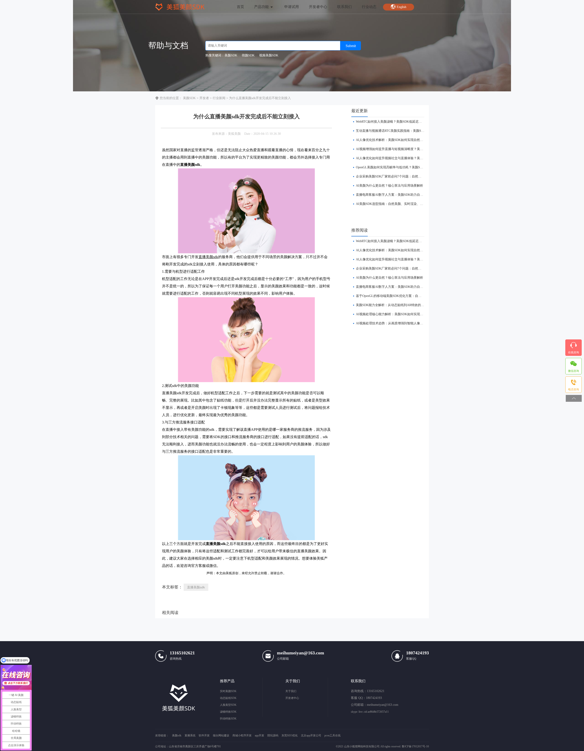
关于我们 (290, 691)
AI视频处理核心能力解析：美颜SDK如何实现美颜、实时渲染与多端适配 (407, 314)
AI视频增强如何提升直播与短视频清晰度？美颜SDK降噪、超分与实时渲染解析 (412, 149)
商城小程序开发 (242, 735)
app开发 (259, 735)
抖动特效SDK (228, 718)
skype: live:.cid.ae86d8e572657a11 (370, 711)
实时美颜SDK (228, 691)
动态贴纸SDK (228, 698)
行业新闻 (219, 98)
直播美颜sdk (196, 587)
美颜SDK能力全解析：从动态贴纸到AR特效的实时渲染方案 (398, 305)
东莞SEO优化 (290, 735)
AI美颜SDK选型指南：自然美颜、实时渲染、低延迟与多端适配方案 (404, 204)
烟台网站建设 (221, 735)
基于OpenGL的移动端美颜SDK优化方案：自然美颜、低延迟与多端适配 (406, 296)
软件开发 (204, 735)
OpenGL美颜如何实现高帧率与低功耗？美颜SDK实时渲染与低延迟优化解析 (409, 167)
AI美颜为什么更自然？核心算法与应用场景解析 (389, 185)
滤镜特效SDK (228, 711)
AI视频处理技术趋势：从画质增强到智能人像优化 (391, 323)
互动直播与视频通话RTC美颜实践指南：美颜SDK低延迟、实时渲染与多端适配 (411, 130)
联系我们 (344, 7)
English (402, 7)
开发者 (204, 98)
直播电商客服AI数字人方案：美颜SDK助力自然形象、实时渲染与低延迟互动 (410, 194)
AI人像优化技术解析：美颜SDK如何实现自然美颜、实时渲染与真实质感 (407, 140)
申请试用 (291, 7)
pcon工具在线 (332, 735)
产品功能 (262, 7)
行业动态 (369, 7)
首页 (240, 7)
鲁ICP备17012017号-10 (415, 746)
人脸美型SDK (228, 704)
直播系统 (190, 735)
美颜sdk (176, 735)
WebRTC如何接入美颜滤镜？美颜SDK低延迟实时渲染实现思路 (400, 121)
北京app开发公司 (311, 735)
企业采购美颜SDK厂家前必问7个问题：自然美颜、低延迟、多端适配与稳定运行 (412, 176)
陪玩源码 (272, 735)
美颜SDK (189, 98)
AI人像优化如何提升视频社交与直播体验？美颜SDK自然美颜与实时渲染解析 (410, 158)
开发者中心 (318, 7)
